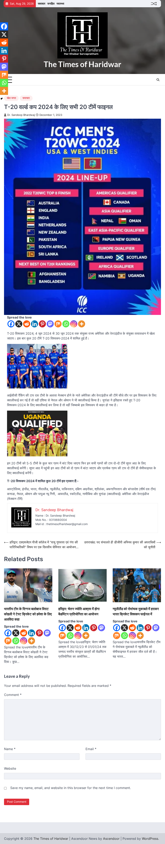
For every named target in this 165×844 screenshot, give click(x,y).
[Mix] (58, 323)
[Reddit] (26, 323)
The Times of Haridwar (82, 64)
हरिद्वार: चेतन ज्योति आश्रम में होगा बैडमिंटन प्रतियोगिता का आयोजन (79, 611)
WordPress (150, 839)
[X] (18, 323)
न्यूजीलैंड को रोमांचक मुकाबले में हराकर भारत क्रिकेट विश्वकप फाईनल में (136, 611)
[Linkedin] (34, 323)
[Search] (158, 80)
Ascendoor (111, 839)
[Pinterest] (42, 323)
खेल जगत (11, 98)
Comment (13, 695)
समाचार (41, 3)
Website (10, 768)
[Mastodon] (50, 323)
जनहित (51, 3)
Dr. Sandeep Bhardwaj (21, 114)
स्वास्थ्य (60, 3)
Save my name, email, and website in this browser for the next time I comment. (70, 788)
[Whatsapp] (65, 323)
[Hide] (1, 98)
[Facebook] (10, 323)
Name (9, 749)
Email (91, 749)
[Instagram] (73, 323)
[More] (81, 323)
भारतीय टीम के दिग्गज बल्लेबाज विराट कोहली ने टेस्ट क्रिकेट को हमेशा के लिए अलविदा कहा (28, 614)
